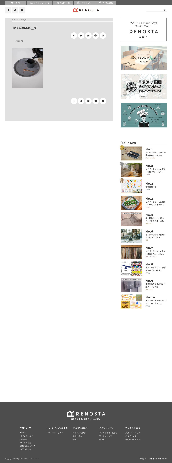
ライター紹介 (25, 443)
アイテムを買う (132, 428)
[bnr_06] (144, 86)
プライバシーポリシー (158, 459)
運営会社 (24, 439)
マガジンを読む (80, 428)
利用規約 (142, 459)
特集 (74, 439)
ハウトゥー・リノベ (55, 433)
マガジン (65, 3)
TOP (13, 20)
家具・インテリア (132, 433)
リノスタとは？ (26, 436)
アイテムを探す (79, 433)
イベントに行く (106, 428)
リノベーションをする (57, 428)
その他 (102, 439)
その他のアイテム (132, 439)
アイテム (108, 3)
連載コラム (77, 436)
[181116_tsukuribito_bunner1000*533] (144, 58)
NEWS (23, 433)
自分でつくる (130, 436)
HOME (17, 3)
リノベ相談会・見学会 (108, 433)
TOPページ (25, 428)
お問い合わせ (25, 449)
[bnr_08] (144, 115)
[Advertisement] (30, 144)
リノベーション (41, 3)
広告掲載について (27, 446)
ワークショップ (105, 436)
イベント (86, 3)
